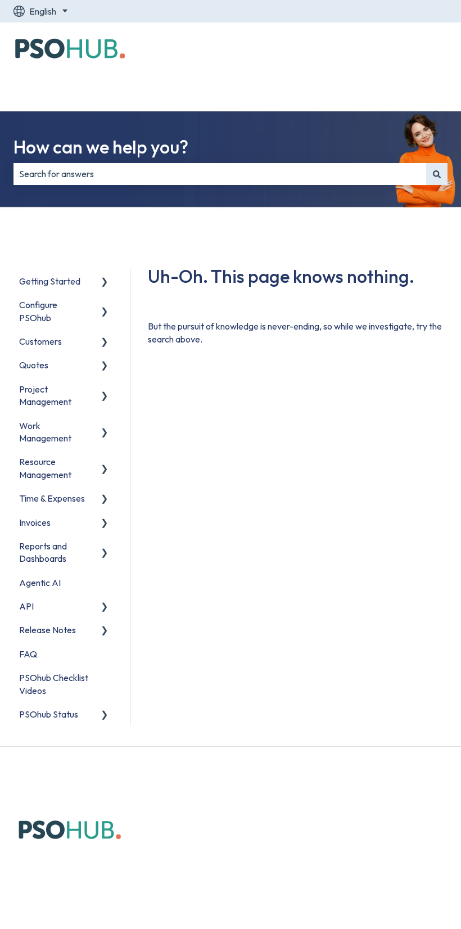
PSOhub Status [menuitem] (48, 714)
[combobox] (219, 173)
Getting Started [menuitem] (49, 281)
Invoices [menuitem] (35, 522)
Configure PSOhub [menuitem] (38, 311)
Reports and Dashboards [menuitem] (43, 552)
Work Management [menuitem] (45, 432)
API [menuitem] (26, 606)
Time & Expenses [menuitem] (52, 498)
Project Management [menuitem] (45, 395)
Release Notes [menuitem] (47, 629)
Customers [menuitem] (40, 341)
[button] (105, 282)
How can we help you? (100, 147)
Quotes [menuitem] (33, 365)
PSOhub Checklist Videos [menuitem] (53, 684)
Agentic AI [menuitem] (40, 582)
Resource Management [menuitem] (45, 468)
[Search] (437, 173)
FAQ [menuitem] (28, 654)
